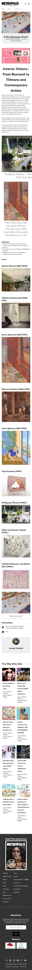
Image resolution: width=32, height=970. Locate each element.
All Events (5, 873)
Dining (4, 883)
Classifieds (16, 892)
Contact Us (17, 883)
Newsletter (6, 902)
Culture (5, 880)
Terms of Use (23, 967)
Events (9, 9)
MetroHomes (17, 889)
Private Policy (15, 967)
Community (6, 889)
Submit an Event (7, 876)
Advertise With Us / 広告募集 (21, 880)
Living (4, 886)
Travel (4, 892)
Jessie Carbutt (16, 648)
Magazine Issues (7, 895)
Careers (16, 876)
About (15, 873)
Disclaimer (8, 967)
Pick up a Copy (7, 899)
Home (3, 9)
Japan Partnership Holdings (21, 886)
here (20, 616)
